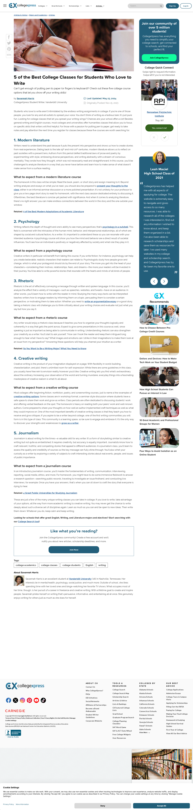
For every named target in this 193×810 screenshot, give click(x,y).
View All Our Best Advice (176, 733)
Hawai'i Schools (145, 726)
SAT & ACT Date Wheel (122, 731)
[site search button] (161, 5)
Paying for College (173, 710)
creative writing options (26, 396)
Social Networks (92, 701)
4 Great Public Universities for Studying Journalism (50, 493)
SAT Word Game (119, 727)
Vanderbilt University (80, 578)
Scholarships (74, 6)
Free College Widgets (122, 734)
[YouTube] (36, 702)
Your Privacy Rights (47, 718)
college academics (26, 565)
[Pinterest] (29, 702)
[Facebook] (8, 702)
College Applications (175, 690)
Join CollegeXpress (159, 57)
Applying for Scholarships (177, 703)
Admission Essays (173, 693)
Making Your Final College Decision (177, 715)
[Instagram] (22, 702)
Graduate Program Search (123, 717)
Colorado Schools (146, 708)
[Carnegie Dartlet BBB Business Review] (13, 737)
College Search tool (28, 521)
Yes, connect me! (159, 128)
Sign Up (172, 6)
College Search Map (121, 693)
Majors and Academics (38, 15)
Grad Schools (57, 6)
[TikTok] (43, 702)
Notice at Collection (33, 718)
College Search (119, 690)
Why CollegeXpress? (94, 691)
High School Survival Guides (174, 725)
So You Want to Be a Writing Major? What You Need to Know (54, 348)
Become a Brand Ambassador (92, 710)
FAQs (88, 694)
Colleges (41, 6)
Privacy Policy (20, 718)
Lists (88, 6)
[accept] (165, 137)
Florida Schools (145, 718)
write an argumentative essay (100, 301)
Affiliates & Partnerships (96, 705)
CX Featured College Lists (121, 709)
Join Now (73, 549)
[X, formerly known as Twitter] (15, 702)
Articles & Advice (20, 15)
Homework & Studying (175, 720)
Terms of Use (10, 718)
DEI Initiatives (91, 698)
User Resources (119, 738)
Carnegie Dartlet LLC (25, 716)
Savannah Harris (25, 98)
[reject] (154, 137)
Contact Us (90, 687)
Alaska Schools (145, 693)
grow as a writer (70, 423)
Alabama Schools (146, 690)
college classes (49, 565)
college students (71, 565)
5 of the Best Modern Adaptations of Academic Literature (53, 211)
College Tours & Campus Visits (176, 698)
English (89, 565)
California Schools (146, 704)
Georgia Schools (146, 722)
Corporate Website (94, 721)
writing (102, 565)
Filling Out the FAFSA (175, 707)
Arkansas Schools (146, 701)
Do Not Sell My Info (62, 718)
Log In (185, 6)
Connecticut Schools (148, 711)
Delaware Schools (146, 715)
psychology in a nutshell (115, 227)
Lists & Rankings (119, 704)
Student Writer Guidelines (92, 716)
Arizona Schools (146, 697)
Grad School (118, 714)
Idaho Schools (145, 729)
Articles (99, 6)
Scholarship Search (121, 697)
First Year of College (174, 730)
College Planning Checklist (120, 722)
